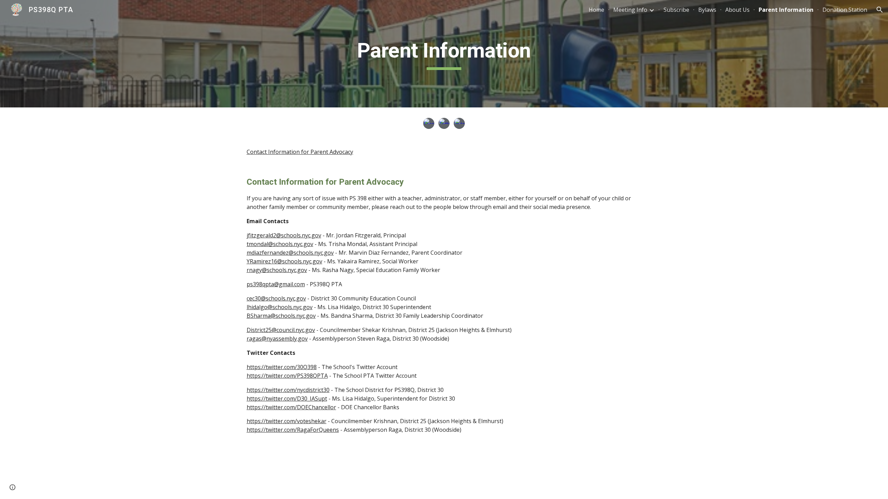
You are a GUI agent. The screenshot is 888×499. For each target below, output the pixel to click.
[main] (444, 54)
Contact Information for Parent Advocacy (300, 152)
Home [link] (596, 10)
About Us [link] (737, 10)
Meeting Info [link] (630, 10)
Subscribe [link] (676, 10)
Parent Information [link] (786, 10)
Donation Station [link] (844, 10)
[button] (879, 9)
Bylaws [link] (707, 10)
